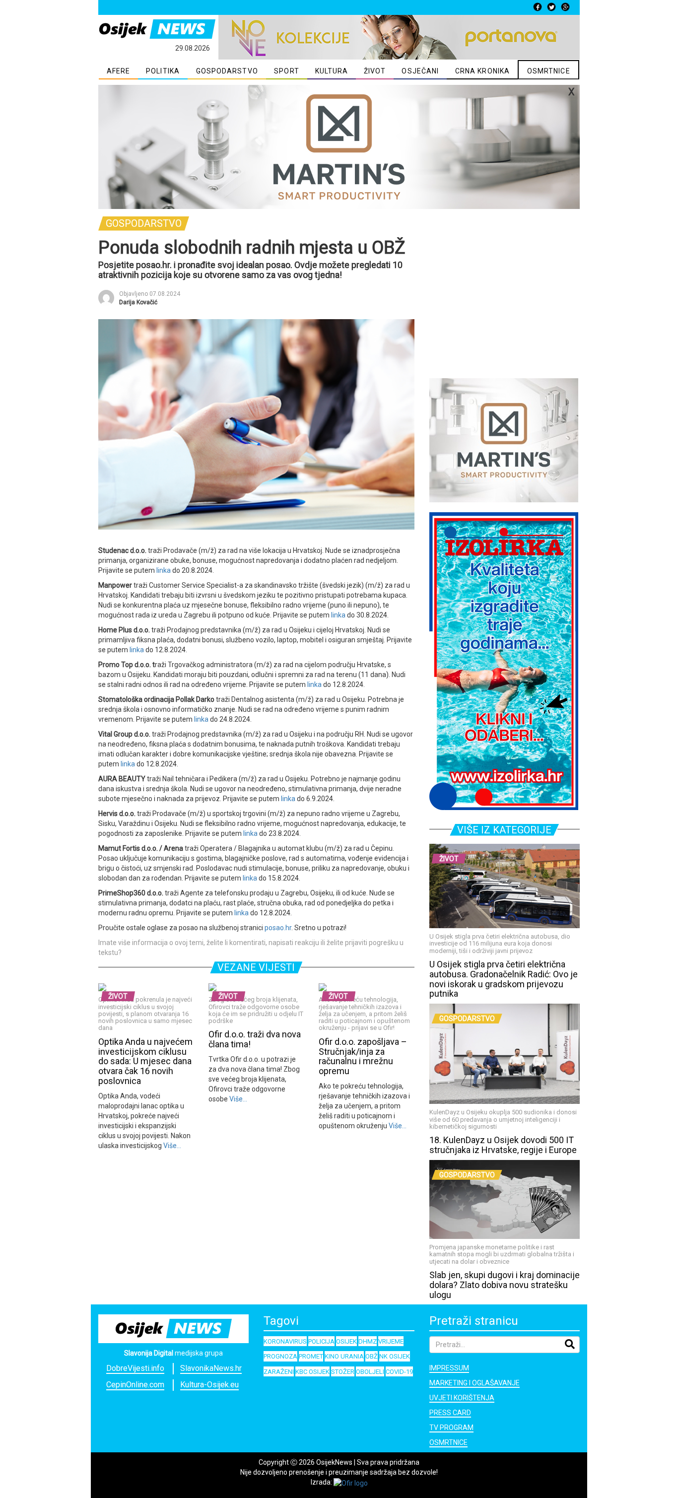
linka (163, 570)
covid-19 (399, 1371)
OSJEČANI (420, 71)
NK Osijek (394, 1356)
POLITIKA (163, 71)
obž (371, 1356)
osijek (346, 1341)
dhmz (367, 1341)
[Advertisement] (504, 306)
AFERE (119, 71)
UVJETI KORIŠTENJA (461, 1398)
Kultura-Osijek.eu (209, 1384)
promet (311, 1356)
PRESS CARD (450, 1413)
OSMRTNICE (548, 71)
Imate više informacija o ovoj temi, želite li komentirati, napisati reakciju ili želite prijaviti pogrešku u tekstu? (251, 947)
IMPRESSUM (449, 1368)
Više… (171, 1146)
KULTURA (331, 71)
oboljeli (370, 1371)
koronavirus (285, 1341)
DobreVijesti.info (135, 1368)
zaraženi (279, 1371)
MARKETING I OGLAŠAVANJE (474, 1383)
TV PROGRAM (451, 1427)
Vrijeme (391, 1341)
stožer (342, 1371)
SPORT (286, 71)
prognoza (280, 1356)
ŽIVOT (375, 71)
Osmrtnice (448, 1442)
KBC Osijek (312, 1371)
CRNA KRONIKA (482, 71)
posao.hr (278, 928)
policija (321, 1341)
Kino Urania (344, 1356)
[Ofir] (351, 1482)
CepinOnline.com (135, 1384)
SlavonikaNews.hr (211, 1368)
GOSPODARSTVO (227, 71)
